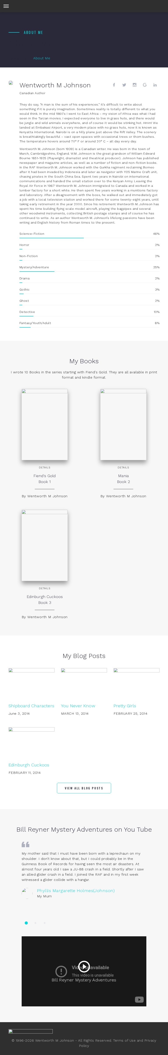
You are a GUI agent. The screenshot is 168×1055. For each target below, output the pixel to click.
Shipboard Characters (31, 705)
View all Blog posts (84, 788)
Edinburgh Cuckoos (29, 764)
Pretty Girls (125, 705)
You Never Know (78, 705)
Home (14, 58)
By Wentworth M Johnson (45, 496)
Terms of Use (124, 1040)
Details (44, 467)
